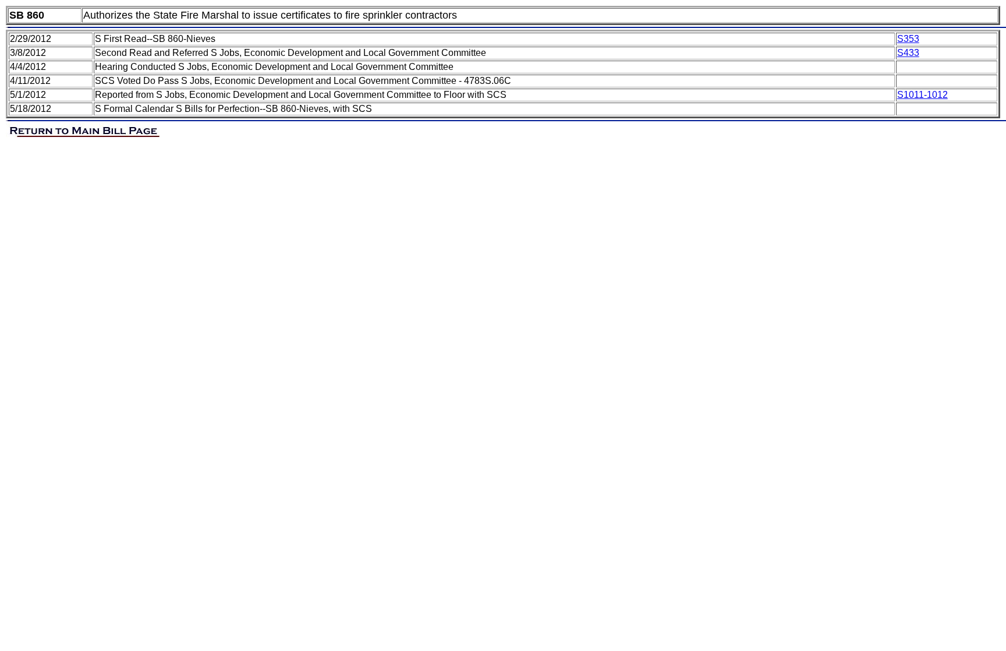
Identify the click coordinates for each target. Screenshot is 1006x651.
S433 (908, 53)
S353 (908, 39)
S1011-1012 (922, 95)
